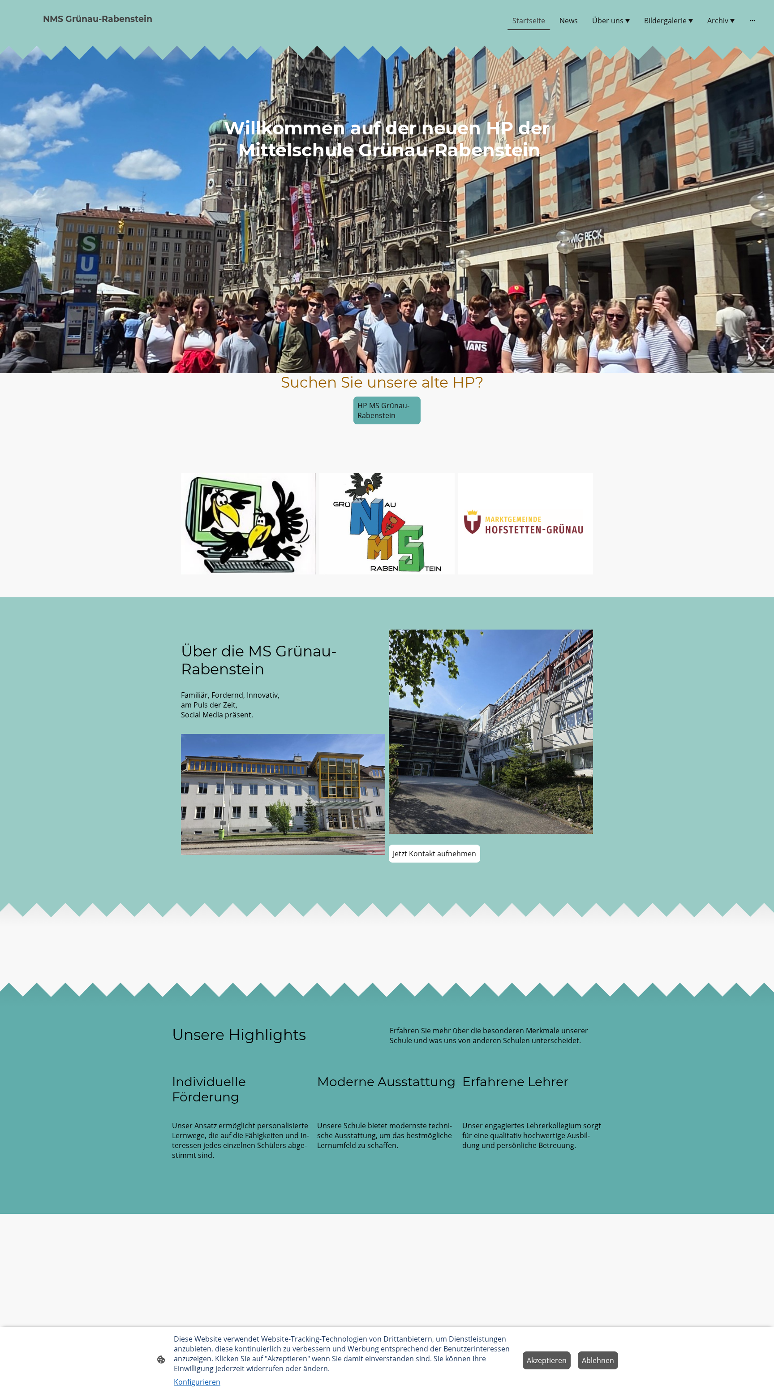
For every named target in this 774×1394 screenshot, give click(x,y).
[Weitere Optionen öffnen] (752, 20)
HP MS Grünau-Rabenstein (383, 410)
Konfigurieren (197, 1382)
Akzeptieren (547, 1360)
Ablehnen (598, 1360)
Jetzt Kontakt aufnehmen (434, 854)
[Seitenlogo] (133, 33)
